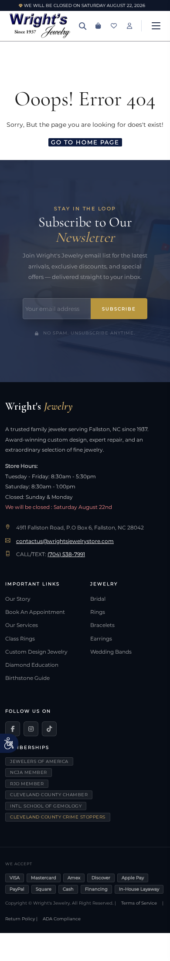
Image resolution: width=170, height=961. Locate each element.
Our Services (21, 625)
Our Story (18, 599)
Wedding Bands (111, 652)
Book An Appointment (35, 612)
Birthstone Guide (27, 678)
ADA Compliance (62, 919)
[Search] (82, 25)
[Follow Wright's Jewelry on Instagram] (31, 728)
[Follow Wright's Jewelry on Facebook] (12, 728)
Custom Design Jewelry (36, 652)
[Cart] (98, 25)
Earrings (101, 639)
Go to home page (85, 142)
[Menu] (156, 25)
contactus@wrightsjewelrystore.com (65, 541)
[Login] (129, 25)
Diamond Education (31, 665)
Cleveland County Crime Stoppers (57, 817)
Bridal (97, 599)
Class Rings (20, 639)
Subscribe (119, 309)
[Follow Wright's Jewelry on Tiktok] (49, 728)
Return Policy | (21, 919)
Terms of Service (139, 903)
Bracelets (102, 625)
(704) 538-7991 (66, 554)
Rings (97, 612)
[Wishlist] (113, 25)
